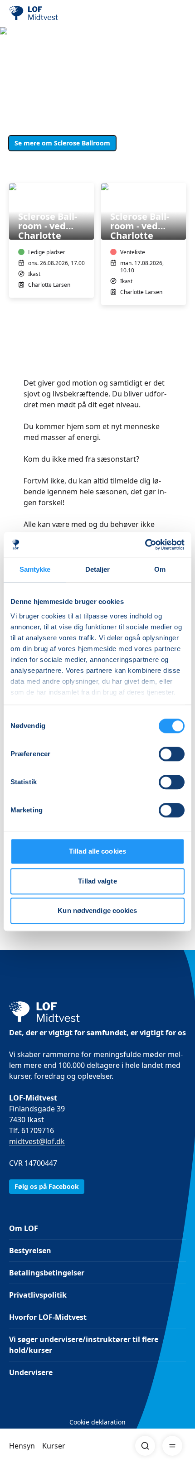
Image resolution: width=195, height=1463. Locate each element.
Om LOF (23, 1228)
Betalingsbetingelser (46, 1273)
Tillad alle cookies (97, 851)
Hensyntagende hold (46, 69)
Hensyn (22, 1446)
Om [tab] (160, 569)
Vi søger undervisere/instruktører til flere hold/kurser (83, 1344)
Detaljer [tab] (97, 569)
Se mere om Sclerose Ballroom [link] (62, 143)
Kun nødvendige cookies (97, 910)
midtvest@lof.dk (37, 1141)
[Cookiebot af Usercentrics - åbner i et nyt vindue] (145, 544)
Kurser (53, 1446)
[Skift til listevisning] (180, 170)
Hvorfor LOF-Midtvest (48, 1317)
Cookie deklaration (97, 1422)
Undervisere (31, 1372)
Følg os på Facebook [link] (47, 1186)
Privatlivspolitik (38, 1295)
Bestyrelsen (30, 1250)
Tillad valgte (97, 881)
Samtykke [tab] (35, 569)
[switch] (172, 754)
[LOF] (55, 13)
